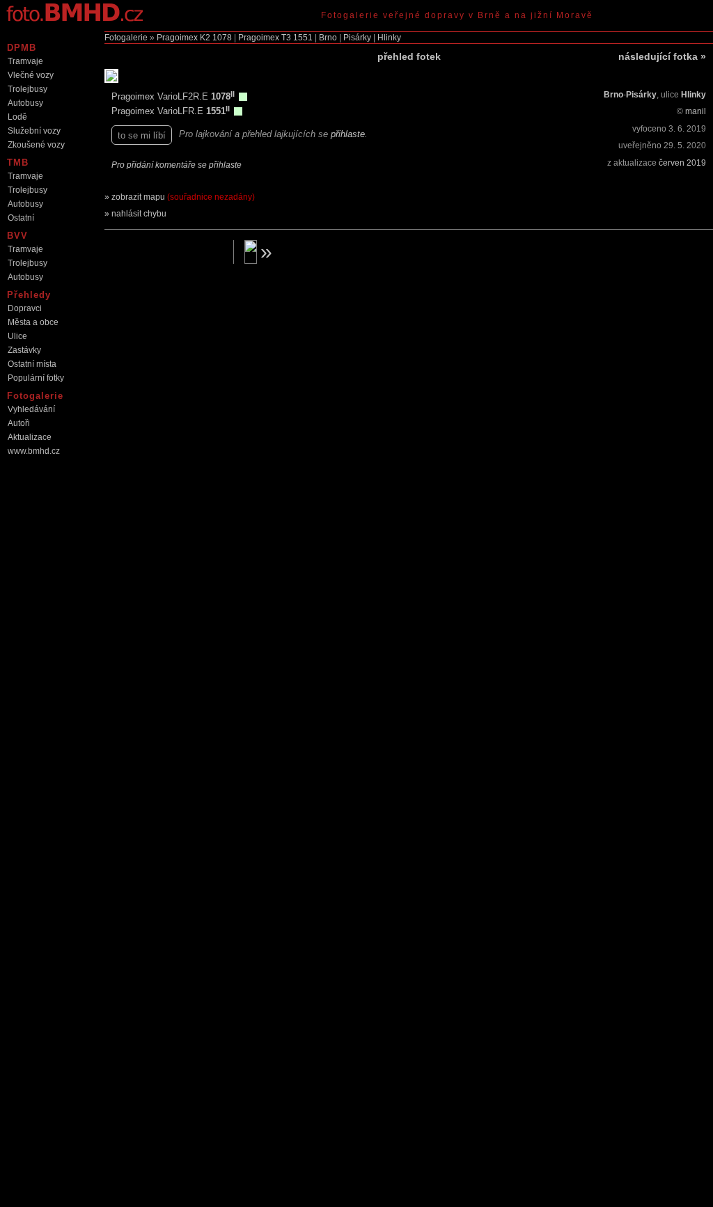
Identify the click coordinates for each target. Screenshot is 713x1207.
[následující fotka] (303, 252)
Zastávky (24, 350)
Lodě (17, 117)
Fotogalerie (126, 37)
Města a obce (33, 322)
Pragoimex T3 (264, 37)
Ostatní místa (32, 364)
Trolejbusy (27, 89)
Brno (328, 37)
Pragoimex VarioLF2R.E (161, 96)
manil (695, 111)
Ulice (17, 336)
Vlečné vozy (31, 75)
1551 (303, 37)
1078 (222, 37)
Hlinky (389, 37)
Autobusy (25, 103)
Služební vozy (34, 131)
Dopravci (25, 308)
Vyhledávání (31, 409)
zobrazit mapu (183, 197)
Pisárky (357, 37)
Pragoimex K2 (183, 37)
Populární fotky (36, 378)
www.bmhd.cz (34, 451)
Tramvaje (25, 61)
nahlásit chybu (138, 214)
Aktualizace (30, 437)
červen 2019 (682, 163)
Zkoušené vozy (36, 145)
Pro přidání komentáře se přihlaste (176, 165)
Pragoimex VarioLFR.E (158, 111)
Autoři (19, 423)
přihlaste (348, 134)
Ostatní (21, 218)
